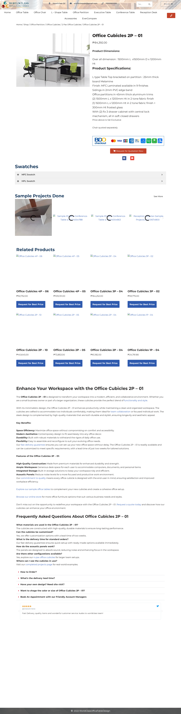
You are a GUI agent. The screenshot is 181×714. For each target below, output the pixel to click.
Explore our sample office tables (33, 489)
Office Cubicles (53, 24)
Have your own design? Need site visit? (42, 584)
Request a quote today (129, 504)
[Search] (150, 4)
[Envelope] (132, 158)
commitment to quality (33, 478)
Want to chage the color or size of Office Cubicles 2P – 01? (52, 590)
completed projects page (38, 564)
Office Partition (81, 12)
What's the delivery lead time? (37, 578)
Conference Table (125, 12)
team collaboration (121, 411)
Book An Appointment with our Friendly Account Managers (53, 597)
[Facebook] (124, 158)
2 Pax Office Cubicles (71, 24)
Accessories (71, 18)
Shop (26, 24)
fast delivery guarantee (33, 445)
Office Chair (40, 12)
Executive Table (102, 12)
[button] (128, 151)
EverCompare (89, 18)
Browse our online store (28, 497)
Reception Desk (148, 12)
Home (7, 12)
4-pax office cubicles (44, 557)
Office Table (22, 12)
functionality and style (135, 400)
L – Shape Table (59, 12)
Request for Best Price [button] (30, 304)
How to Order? (28, 572)
